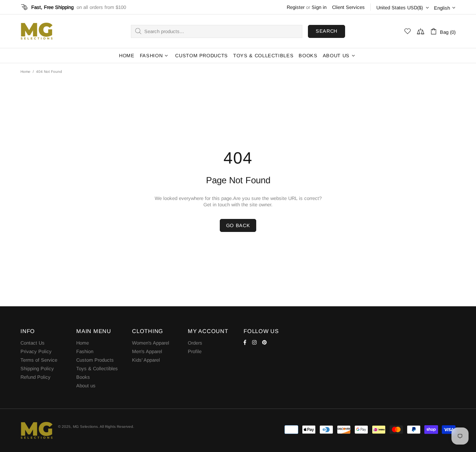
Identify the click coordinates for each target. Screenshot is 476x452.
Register (296, 7)
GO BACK (238, 225)
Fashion (84, 351)
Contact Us (32, 343)
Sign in (319, 7)
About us (86, 385)
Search (326, 31)
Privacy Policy (36, 351)
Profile (195, 351)
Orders (195, 343)
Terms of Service (38, 360)
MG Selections (36, 31)
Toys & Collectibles (97, 368)
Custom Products (95, 360)
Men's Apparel (147, 351)
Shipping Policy (37, 368)
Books (83, 377)
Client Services (348, 7)
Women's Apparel (150, 343)
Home (25, 72)
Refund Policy (35, 377)
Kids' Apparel (146, 360)
